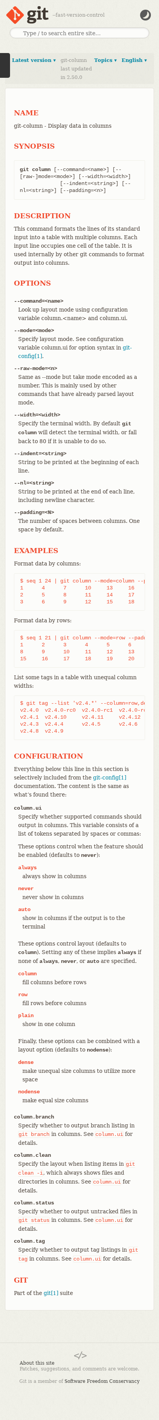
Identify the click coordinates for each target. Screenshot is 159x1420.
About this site (37, 1363)
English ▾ (134, 60)
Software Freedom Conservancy (102, 1381)
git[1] (51, 1293)
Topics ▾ (105, 60)
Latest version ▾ (34, 60)
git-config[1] (109, 777)
